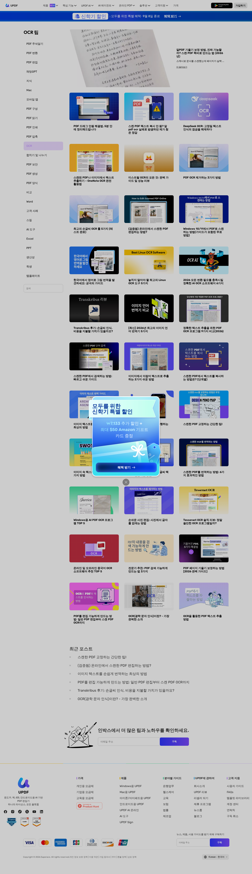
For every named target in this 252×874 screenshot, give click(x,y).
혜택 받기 (124, 467)
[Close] (126, 482)
